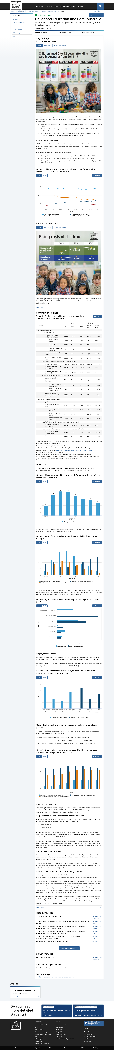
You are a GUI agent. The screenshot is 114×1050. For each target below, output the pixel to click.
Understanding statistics (42, 1043)
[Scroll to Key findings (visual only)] (51, 38)
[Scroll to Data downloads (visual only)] (55, 913)
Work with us (59, 1027)
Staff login (96, 1048)
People (24, 11)
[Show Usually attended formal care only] (49, 583)
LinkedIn (88, 1039)
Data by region (39, 1029)
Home (12, 11)
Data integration (39, 1039)
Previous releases (88, 32)
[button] (100, 6)
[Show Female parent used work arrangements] (82, 796)
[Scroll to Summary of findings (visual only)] (60, 313)
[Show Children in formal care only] (79, 216)
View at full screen (61, 45)
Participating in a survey (65, 6)
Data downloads (17, 26)
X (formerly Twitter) (91, 1036)
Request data (38, 1041)
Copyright (37, 1048)
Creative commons (20, 1048)
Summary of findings (18, 22)
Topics (36, 1027)
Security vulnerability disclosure (65, 1039)
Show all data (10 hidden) (68, 948)
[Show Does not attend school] (75, 647)
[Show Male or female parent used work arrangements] (54, 798)
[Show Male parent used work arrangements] (51, 796)
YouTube (88, 1041)
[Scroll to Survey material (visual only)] (54, 954)
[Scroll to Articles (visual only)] (20, 984)
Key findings (16, 19)
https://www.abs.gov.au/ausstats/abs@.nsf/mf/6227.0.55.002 (74, 450)
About (80, 6)
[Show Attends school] (61, 647)
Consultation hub (61, 1034)
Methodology (16, 33)
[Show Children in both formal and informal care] (83, 217)
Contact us (59, 1036)
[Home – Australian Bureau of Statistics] (15, 1025)
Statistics (39, 6)
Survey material (17, 29)
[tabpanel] (69, 81)
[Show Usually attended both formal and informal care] (54, 584)
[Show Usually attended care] (69, 523)
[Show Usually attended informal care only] (81, 583)
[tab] (40, 45)
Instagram (89, 1034)
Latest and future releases (42, 1025)
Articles (14, 36)
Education (31, 11)
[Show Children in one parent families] (79, 719)
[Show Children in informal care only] (51, 217)
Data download (96, 15)
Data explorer (39, 1036)
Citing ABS (59, 1032)
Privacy (66, 1048)
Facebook (88, 1032)
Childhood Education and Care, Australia (47, 11)
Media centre (59, 1029)
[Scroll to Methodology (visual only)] (52, 974)
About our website (61, 1025)
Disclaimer (52, 1048)
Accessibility (80, 1048)
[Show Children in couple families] (58, 719)
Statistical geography (41, 1032)
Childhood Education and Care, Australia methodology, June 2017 (55, 977)
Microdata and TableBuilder (43, 1034)
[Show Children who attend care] (50, 216)
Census (49, 6)
